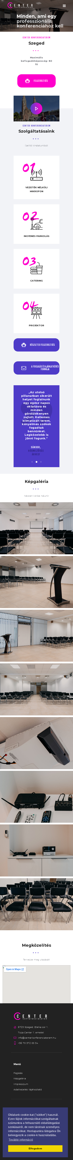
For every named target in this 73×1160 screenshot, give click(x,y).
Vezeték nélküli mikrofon (36, 189)
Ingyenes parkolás (36, 236)
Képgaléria (20, 1078)
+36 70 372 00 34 (28, 1043)
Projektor (36, 325)
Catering (36, 280)
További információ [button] (21, 1139)
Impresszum (21, 1084)
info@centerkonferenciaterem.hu (37, 1037)
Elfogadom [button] (35, 1148)
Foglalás (18, 1073)
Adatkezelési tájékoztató (28, 1089)
